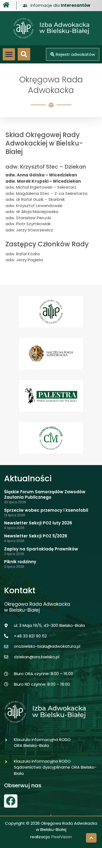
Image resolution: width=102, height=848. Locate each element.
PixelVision (61, 837)
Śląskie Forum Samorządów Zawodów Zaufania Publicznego (44, 494)
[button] (9, 54)
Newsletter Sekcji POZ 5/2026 (35, 536)
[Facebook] (10, 801)
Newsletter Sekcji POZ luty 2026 (38, 523)
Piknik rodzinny (20, 562)
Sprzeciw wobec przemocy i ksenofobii (46, 510)
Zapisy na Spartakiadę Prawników (41, 549)
